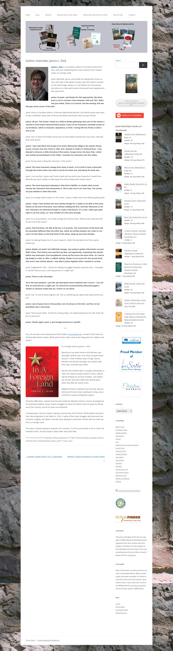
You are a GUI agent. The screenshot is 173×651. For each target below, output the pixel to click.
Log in (118, 604)
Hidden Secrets (121, 454)
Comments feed (122, 610)
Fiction (118, 439)
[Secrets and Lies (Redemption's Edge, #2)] (120, 154)
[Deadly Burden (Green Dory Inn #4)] (120, 188)
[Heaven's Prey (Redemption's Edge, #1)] (120, 138)
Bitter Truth (120, 427)
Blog (38, 15)
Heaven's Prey (121, 451)
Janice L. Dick (56, 440)
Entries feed (120, 607)
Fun (117, 442)
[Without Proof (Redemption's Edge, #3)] (120, 171)
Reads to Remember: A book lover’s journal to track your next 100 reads (135, 303)
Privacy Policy (30, 640)
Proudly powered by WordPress (48, 640)
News (28, 15)
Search (118, 60)
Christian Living (121, 430)
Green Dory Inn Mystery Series (95, 15)
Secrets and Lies (122, 469)
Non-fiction (118, 15)
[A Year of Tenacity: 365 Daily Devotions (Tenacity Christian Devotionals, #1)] (120, 234)
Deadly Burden (121, 433)
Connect (132, 15)
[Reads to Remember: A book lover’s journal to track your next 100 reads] (120, 303)
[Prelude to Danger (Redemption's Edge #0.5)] (120, 254)
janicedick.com (75, 334)
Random (119, 463)
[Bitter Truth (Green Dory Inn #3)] (120, 221)
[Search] (143, 65)
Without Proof (121, 475)
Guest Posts (120, 448)
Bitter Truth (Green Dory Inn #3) (135, 217)
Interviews (48, 437)
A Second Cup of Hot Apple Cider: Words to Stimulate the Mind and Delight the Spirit (135, 316)
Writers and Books (60, 437)
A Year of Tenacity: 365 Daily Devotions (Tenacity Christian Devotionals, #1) (135, 233)
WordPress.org (121, 613)
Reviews (48, 15)
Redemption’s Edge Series (67, 15)
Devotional (120, 436)
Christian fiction (32, 440)
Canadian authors (96, 437)
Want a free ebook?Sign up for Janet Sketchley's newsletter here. (131, 103)
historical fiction (44, 440)
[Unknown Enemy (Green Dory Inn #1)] (120, 204)
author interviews (82, 437)
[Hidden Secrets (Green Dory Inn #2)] (120, 287)
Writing (118, 481)
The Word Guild (136, 585)
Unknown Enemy (122, 472)
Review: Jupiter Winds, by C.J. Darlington (44, 456)
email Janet (132, 555)
